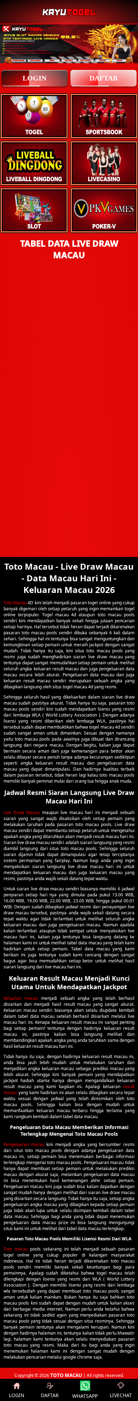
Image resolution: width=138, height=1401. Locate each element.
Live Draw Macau (22, 812)
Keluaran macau (21, 998)
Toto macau (16, 1249)
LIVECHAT (121, 1395)
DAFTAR (104, 78)
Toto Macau (15, 603)
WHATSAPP (85, 1396)
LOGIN (34, 78)
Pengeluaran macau (24, 1144)
